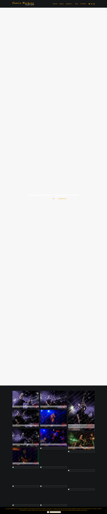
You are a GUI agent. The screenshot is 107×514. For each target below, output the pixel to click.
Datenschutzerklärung (55, 512)
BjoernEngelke (62, 198)
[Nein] (105, 510)
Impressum (69, 3)
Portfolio (55, 3)
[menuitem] (55, 4)
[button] (89, 4)
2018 (53, 198)
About (76, 3)
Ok (48, 512)
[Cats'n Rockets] (23, 4)
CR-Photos (83, 3)
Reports (62, 3)
